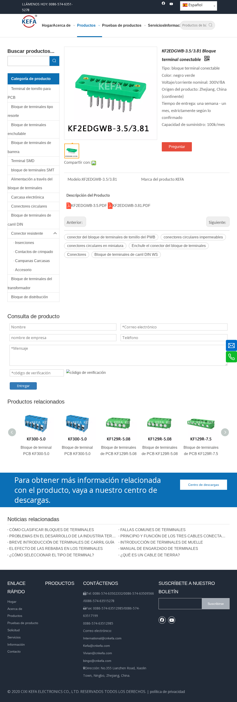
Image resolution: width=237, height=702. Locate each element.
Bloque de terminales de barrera (29, 147)
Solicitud (13, 630)
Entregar (23, 386)
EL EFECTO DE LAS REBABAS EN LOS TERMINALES (56, 549)
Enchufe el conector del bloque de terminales (169, 246)
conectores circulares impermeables (193, 237)
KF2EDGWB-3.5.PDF (89, 206)
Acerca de (14, 609)
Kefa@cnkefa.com (96, 646)
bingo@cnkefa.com (97, 661)
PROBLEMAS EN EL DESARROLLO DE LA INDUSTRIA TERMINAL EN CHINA (63, 536)
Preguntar (177, 147)
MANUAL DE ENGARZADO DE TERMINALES (159, 549)
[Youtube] (171, 4)
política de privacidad (167, 692)
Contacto (14, 651)
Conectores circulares (29, 206)
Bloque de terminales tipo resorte (30, 111)
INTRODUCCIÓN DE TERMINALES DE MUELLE (161, 542)
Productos (14, 616)
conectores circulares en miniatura (95, 246)
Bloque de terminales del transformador (30, 283)
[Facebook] (163, 4)
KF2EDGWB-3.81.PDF (131, 206)
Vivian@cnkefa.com (97, 653)
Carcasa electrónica (27, 197)
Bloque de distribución (29, 297)
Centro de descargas (203, 485)
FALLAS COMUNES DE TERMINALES (153, 530)
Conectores (76, 254)
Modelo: (75, 179)
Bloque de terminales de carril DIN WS (126, 254)
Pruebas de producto (22, 623)
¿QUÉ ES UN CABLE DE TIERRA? (150, 555)
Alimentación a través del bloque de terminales (30, 183)
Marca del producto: (158, 179)
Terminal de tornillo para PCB (29, 93)
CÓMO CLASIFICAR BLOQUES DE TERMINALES (51, 530)
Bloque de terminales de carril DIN (29, 219)
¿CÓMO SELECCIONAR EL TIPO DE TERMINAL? (51, 555)
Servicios (14, 637)
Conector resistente (27, 233)
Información (16, 644)
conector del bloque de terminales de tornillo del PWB (111, 237)
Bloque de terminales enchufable (27, 129)
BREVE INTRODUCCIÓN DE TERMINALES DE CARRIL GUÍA (61, 542)
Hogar (11, 601)
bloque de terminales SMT (32, 170)
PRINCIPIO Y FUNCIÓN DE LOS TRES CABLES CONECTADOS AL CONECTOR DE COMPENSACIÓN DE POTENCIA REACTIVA (174, 536)
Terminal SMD (22, 161)
